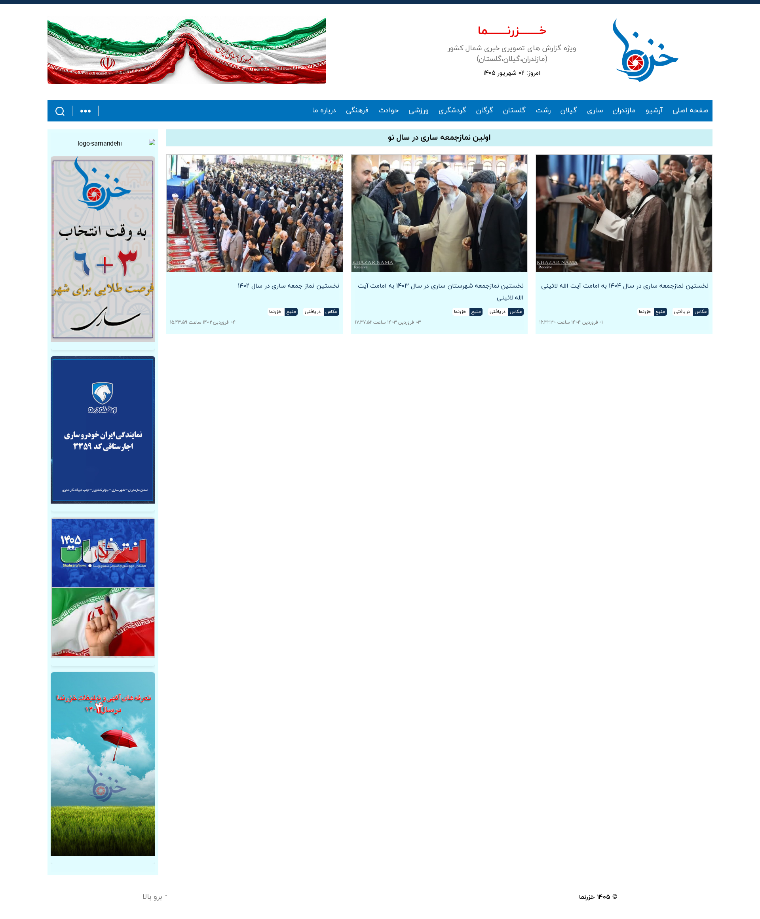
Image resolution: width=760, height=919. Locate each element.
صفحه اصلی (691, 110)
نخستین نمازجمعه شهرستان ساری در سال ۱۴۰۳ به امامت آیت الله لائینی (441, 292)
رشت (543, 110)
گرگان (484, 110)
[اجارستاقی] (103, 430)
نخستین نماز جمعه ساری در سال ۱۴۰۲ (288, 286)
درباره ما (324, 110)
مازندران (624, 110)
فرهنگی (357, 110)
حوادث (388, 110)
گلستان (514, 110)
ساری (595, 110)
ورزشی (418, 110)
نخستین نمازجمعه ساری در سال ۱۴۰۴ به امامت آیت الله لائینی (625, 286)
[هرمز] (187, 50)
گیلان (568, 110)
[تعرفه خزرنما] (103, 764)
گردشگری (452, 110)
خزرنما (587, 897)
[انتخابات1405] (103, 587)
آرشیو (654, 110)
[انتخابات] (103, 249)
